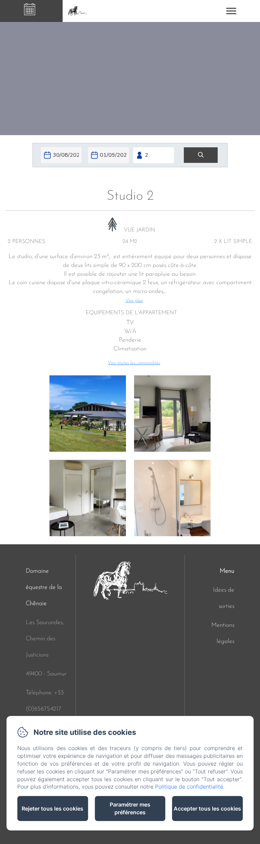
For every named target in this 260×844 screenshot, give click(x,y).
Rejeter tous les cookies (52, 808)
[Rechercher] (201, 155)
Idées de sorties (223, 598)
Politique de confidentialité (189, 786)
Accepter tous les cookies (207, 808)
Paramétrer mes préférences (130, 808)
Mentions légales (222, 633)
